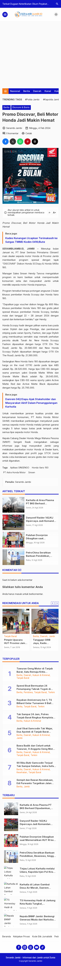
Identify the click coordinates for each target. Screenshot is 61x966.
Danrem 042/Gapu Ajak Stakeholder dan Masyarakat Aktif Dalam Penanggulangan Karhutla (31, 403)
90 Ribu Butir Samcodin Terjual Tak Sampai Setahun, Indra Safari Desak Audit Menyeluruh (36, 766)
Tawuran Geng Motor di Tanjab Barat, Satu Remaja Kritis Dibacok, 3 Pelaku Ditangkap (35, 672)
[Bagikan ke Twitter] (13, 141)
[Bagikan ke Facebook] (5, 141)
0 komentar (12, 133)
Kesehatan (22, 772)
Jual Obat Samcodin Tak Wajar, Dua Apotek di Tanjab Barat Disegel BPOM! (35, 731)
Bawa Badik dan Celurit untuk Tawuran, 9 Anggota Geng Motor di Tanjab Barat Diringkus (36, 749)
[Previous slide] (52, 603)
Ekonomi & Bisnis (21, 107)
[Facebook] (18, 947)
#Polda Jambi (32, 99)
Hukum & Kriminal (41, 675)
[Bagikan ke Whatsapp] (20, 141)
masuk (18, 593)
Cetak (28, 133)
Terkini (51, 692)
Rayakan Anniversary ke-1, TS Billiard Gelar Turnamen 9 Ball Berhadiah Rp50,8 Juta (34, 703)
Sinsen (31, 472)
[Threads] (30, 947)
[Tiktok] (42, 947)
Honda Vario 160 (40, 467)
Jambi (52, 636)
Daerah (37, 91)
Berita (26, 91)
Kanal (48, 91)
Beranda (6, 936)
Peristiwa (28, 692)
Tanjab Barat (10, 636)
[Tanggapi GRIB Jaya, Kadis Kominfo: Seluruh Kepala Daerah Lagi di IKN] (44, 621)
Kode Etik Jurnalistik (42, 936)
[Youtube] (36, 947)
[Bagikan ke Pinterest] (27, 141)
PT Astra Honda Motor (14, 472)
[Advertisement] (30, 53)
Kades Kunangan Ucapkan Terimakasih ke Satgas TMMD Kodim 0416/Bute (31, 240)
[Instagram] (24, 947)
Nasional (15, 91)
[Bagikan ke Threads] (35, 141)
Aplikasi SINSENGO (19, 467)
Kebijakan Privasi (21, 936)
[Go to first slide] (57, 603)
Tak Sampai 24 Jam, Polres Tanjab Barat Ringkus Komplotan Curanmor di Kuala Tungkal (35, 717)
